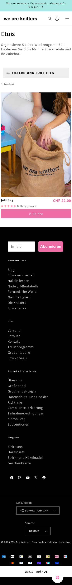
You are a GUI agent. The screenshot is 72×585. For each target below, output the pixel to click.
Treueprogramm (20, 347)
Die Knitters (17, 303)
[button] (9, 206)
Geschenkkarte (19, 463)
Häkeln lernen (18, 281)
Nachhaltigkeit (19, 297)
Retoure (14, 336)
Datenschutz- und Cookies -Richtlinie (29, 400)
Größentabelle (19, 352)
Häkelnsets (16, 452)
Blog (11, 270)
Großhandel (17, 386)
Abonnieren (50, 246)
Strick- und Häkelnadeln (26, 458)
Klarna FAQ (16, 419)
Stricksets (15, 447)
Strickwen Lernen (21, 275)
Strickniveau (17, 358)
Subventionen (18, 424)
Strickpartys (17, 308)
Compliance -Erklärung (25, 408)
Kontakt (14, 341)
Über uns (15, 380)
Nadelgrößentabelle (23, 286)
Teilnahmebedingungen (26, 413)
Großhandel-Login (22, 391)
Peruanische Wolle (22, 292)
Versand (14, 331)
